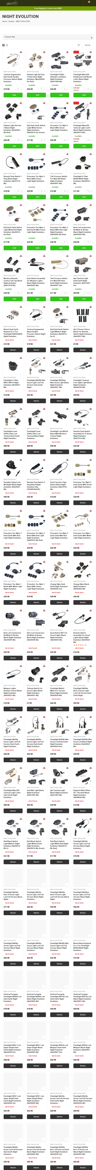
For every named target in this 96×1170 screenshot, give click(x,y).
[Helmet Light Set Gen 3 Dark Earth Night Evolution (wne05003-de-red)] (36, 60)
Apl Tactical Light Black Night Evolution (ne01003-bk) (59, 792)
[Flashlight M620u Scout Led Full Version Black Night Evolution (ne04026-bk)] (82, 1081)
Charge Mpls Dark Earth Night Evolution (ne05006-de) (59, 586)
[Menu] (3, 3)
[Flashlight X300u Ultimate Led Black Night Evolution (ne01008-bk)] (59, 60)
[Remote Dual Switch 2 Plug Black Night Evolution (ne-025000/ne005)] (36, 467)
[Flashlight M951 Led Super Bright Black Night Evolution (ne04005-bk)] (36, 1081)
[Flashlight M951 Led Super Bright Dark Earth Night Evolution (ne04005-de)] (13, 1081)
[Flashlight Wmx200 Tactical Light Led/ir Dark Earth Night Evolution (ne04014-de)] (13, 776)
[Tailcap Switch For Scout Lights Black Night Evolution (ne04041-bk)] (36, 674)
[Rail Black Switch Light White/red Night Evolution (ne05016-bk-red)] (59, 826)
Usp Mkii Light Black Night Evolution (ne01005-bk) (35, 792)
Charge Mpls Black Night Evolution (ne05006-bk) (81, 586)
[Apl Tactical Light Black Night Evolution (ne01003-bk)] (59, 776)
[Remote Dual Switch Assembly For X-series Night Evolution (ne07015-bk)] (82, 417)
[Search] (79, 3)
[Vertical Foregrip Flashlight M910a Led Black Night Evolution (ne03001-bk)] (82, 979)
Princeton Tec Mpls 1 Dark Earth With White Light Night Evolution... (82, 535)
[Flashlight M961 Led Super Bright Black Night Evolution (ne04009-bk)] (36, 1030)
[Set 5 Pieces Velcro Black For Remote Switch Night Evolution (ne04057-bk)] (82, 315)
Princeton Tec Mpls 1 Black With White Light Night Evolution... (13, 586)
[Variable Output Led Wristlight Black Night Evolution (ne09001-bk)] (13, 467)
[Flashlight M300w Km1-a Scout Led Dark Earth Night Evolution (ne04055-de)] (59, 1132)
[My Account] (92, 3)
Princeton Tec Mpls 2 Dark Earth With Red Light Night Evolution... (59, 535)
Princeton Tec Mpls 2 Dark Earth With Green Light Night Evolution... (36, 229)
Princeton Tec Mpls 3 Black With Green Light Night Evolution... (36, 178)
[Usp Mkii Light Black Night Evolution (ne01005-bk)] (36, 776)
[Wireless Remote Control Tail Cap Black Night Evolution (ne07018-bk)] (13, 264)
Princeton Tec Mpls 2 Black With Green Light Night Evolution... (59, 127)
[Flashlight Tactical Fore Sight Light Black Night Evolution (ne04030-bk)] (82, 366)
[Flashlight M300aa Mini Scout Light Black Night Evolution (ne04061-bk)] (59, 366)
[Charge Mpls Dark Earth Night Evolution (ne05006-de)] (59, 569)
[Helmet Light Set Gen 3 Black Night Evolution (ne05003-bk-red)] (13, 111)
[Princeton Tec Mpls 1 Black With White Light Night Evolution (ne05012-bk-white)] (13, 569)
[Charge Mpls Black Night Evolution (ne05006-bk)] (82, 569)
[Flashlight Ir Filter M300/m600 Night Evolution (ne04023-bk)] (82, 162)
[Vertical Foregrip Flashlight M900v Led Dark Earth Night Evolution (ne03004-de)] (13, 979)
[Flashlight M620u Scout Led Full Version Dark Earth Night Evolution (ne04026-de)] (59, 1081)
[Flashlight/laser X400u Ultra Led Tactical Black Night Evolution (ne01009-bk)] (36, 417)
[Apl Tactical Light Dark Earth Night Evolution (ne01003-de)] (82, 264)
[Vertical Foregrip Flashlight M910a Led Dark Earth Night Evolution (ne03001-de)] (59, 979)
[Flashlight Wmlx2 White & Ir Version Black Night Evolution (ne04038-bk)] (59, 674)
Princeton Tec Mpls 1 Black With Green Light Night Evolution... (36, 586)
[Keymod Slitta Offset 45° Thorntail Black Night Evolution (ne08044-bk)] (82, 776)
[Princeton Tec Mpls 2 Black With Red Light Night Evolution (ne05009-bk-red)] (59, 213)
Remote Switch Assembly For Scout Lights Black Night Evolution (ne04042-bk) (81, 637)
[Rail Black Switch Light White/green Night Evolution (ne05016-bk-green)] (36, 826)
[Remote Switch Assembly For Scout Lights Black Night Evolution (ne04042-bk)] (82, 618)
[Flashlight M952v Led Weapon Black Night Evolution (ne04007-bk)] (82, 1030)
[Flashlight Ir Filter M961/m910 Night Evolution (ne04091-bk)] (13, 366)
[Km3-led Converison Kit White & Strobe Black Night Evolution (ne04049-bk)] (13, 618)
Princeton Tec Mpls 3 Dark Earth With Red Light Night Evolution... (13, 535)
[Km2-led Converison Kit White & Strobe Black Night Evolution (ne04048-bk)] (36, 618)
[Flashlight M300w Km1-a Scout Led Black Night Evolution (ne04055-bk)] (82, 1132)
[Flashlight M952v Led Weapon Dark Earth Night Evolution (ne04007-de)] (59, 1030)
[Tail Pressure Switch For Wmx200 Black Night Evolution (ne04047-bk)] (59, 162)
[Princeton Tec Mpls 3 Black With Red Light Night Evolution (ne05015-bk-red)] (36, 518)
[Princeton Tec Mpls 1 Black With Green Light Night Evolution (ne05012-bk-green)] (36, 569)
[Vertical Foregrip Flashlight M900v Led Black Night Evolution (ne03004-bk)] (36, 979)
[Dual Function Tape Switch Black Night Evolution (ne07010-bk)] (59, 467)
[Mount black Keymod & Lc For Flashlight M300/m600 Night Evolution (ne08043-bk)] (82, 928)
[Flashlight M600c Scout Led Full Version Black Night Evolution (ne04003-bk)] (36, 1132)
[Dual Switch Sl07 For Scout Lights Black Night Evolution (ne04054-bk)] (59, 618)
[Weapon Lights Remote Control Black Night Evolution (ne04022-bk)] (13, 674)
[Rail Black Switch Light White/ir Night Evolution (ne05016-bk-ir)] (13, 826)
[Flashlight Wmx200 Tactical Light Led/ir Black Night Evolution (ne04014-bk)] (82, 111)
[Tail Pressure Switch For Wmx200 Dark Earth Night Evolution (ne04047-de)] (59, 264)
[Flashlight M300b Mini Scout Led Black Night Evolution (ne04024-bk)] (82, 725)
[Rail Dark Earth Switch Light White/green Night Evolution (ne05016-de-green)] (36, 111)
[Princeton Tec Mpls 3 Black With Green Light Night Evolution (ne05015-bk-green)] (36, 162)
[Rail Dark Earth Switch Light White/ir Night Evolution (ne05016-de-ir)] (59, 315)
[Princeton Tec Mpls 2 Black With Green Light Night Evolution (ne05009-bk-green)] (59, 111)
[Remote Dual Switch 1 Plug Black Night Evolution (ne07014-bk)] (13, 162)
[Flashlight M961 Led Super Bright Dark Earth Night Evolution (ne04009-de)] (13, 1030)
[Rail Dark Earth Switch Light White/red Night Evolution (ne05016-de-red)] (13, 213)
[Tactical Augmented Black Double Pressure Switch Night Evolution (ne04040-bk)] (36, 315)
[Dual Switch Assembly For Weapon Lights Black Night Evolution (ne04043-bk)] (36, 264)
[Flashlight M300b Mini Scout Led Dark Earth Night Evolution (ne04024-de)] (59, 725)
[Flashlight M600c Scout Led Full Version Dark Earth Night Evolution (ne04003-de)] (13, 1132)
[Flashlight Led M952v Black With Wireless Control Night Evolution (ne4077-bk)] (59, 417)
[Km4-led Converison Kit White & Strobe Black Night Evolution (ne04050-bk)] (82, 213)
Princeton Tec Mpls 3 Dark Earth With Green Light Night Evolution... (82, 484)
